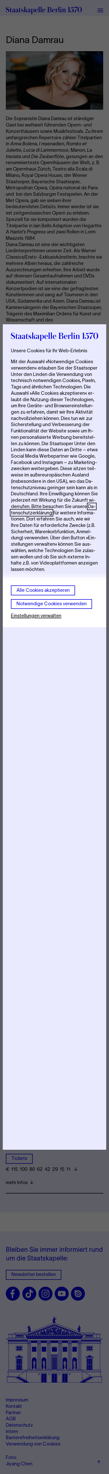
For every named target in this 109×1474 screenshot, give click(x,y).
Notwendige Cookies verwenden (51, 603)
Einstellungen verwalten (36, 615)
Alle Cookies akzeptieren (43, 590)
